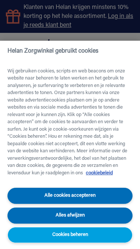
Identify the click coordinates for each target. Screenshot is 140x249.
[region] (70, 145)
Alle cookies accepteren (70, 195)
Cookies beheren (70, 234)
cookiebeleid (99, 173)
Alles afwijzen (70, 215)
